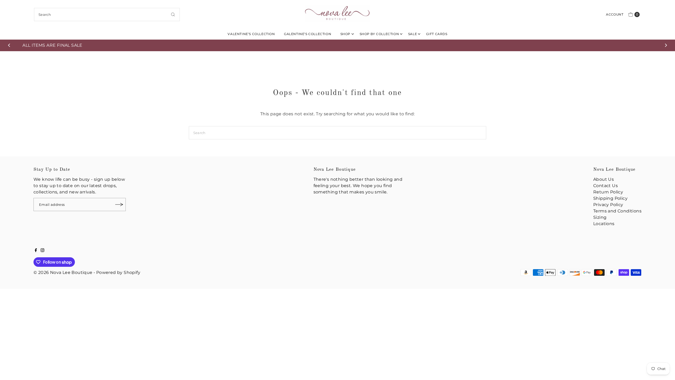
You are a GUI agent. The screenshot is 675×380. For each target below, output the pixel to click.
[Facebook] (36, 251)
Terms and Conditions (617, 210)
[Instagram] (42, 251)
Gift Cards (436, 34)
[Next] (665, 45)
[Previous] (9, 45)
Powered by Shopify (118, 272)
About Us (603, 179)
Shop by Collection (379, 34)
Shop (345, 34)
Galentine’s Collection (307, 34)
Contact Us (605, 185)
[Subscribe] (119, 204)
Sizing (599, 217)
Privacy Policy (608, 204)
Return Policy (608, 191)
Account (614, 14)
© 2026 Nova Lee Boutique (63, 272)
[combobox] (107, 14)
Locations (604, 223)
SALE (412, 34)
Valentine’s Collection (251, 34)
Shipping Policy (610, 198)
